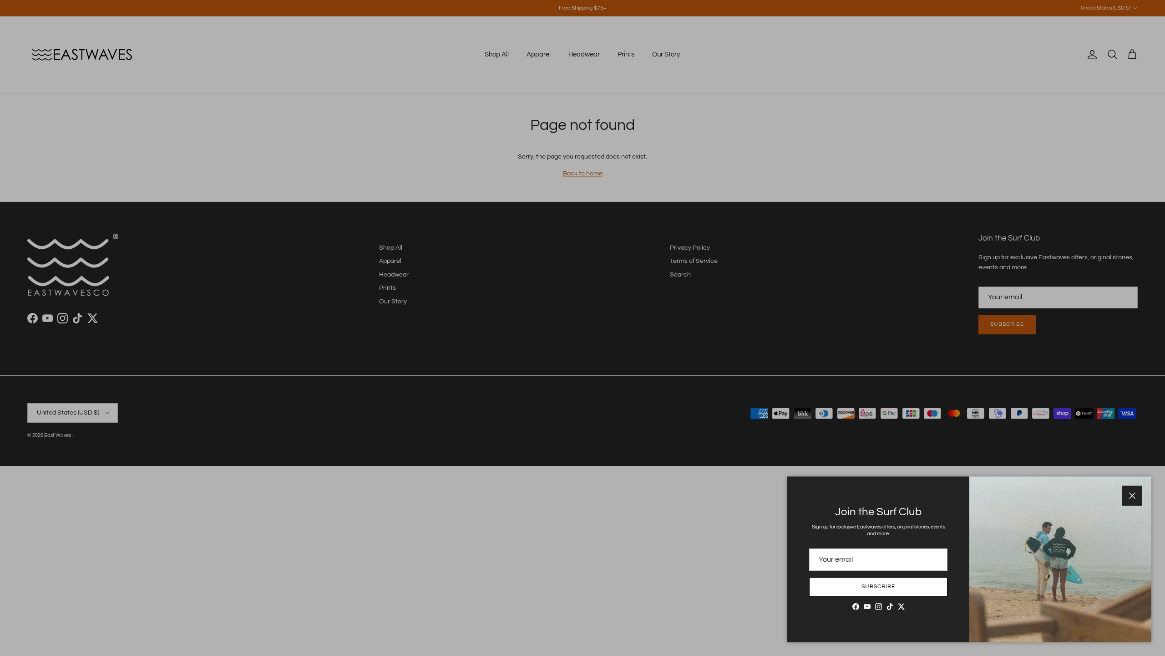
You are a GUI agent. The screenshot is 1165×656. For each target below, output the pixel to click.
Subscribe (878, 586)
